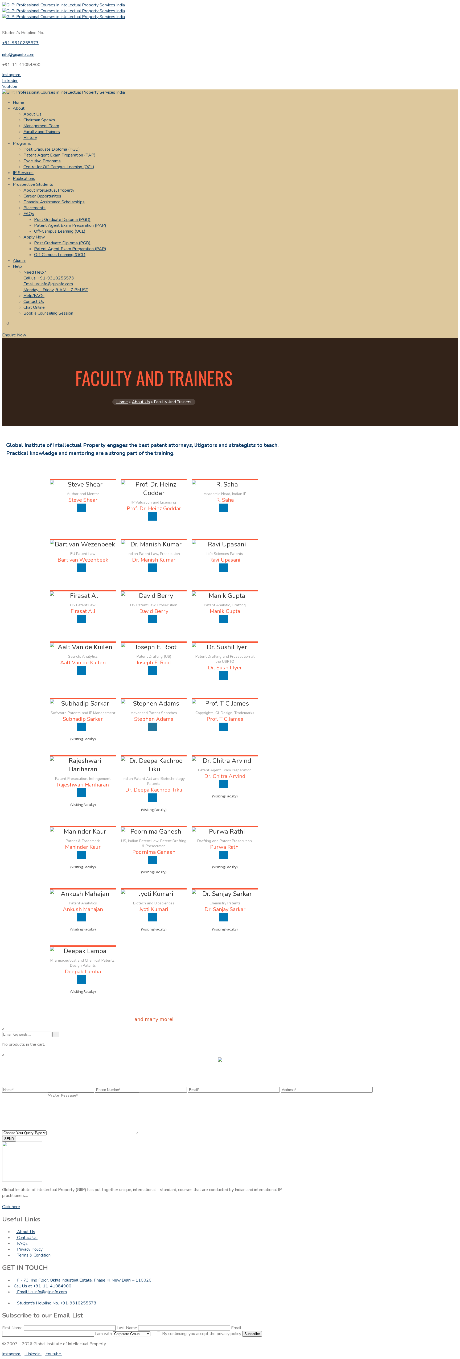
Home (18, 102)
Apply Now (34, 237)
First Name (13, 1328)
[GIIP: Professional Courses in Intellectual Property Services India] (230, 5)
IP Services (23, 173)
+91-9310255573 (20, 43)
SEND (9, 1139)
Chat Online (34, 307)
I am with (104, 1334)
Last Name (127, 1328)
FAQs (28, 214)
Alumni (19, 260)
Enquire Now (14, 335)
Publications (24, 179)
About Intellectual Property (48, 190)
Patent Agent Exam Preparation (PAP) (59, 155)
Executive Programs (42, 161)
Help (17, 266)
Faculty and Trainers (41, 132)
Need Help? (55, 281)
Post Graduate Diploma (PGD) (51, 149)
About (18, 108)
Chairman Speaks (39, 120)
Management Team (41, 126)
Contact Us (33, 301)
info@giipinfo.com (18, 54)
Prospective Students (33, 184)
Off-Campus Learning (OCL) (59, 231)
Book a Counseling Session (48, 313)
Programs (22, 143)
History (30, 138)
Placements (34, 208)
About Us (32, 114)
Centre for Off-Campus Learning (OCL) (58, 167)
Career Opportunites (42, 196)
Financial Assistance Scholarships (54, 202)
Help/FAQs (33, 296)
